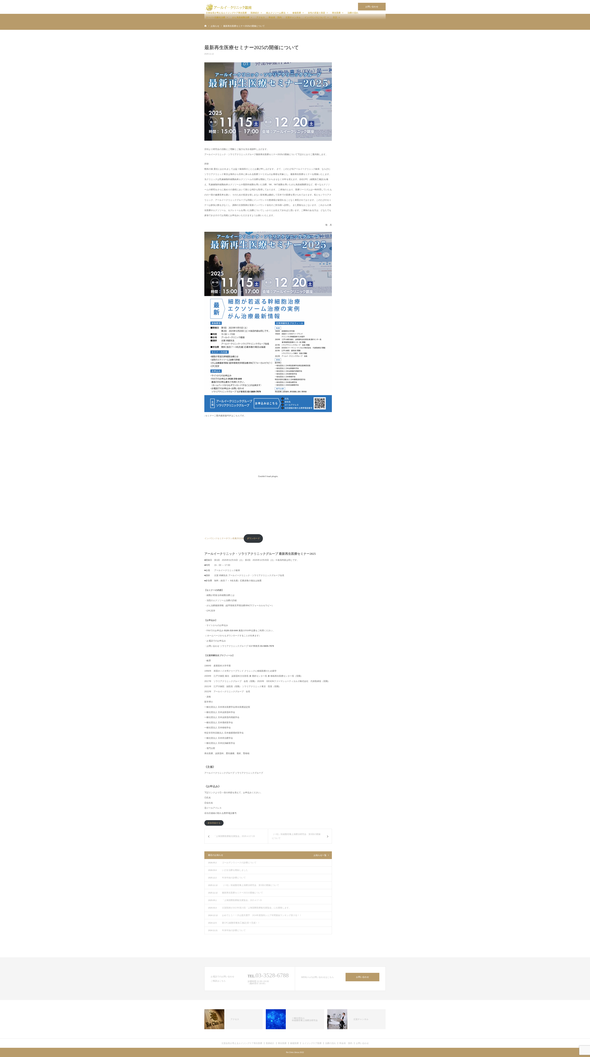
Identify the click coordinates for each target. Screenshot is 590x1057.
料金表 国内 (275, 17)
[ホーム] (205, 25)
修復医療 (296, 13)
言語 (335, 17)
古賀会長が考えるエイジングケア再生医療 (226, 13)
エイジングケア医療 (312, 1043)
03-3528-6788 (272, 975)
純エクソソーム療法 (275, 13)
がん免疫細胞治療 (240, 17)
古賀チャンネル (293, 17)
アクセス (260, 17)
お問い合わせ (371, 6)
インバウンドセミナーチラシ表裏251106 (224, 538)
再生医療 (336, 13)
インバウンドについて (315, 17)
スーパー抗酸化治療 (215, 17)
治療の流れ (353, 13)
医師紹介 (255, 13)
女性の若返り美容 (316, 13)
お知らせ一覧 (320, 855)
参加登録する (214, 823)
